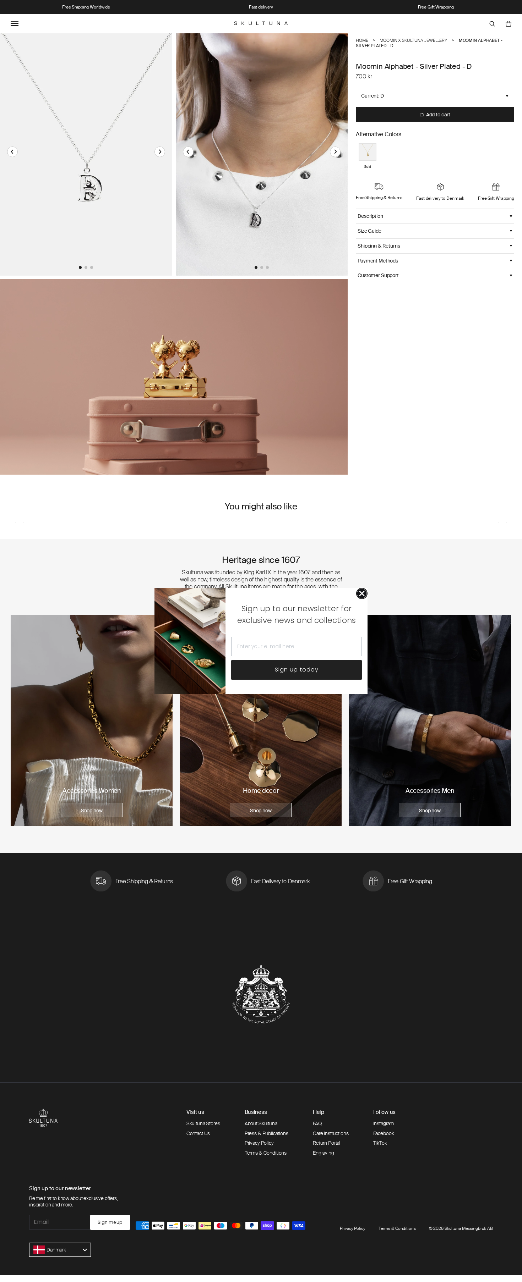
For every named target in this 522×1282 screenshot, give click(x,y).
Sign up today (297, 669)
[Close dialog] (362, 593)
